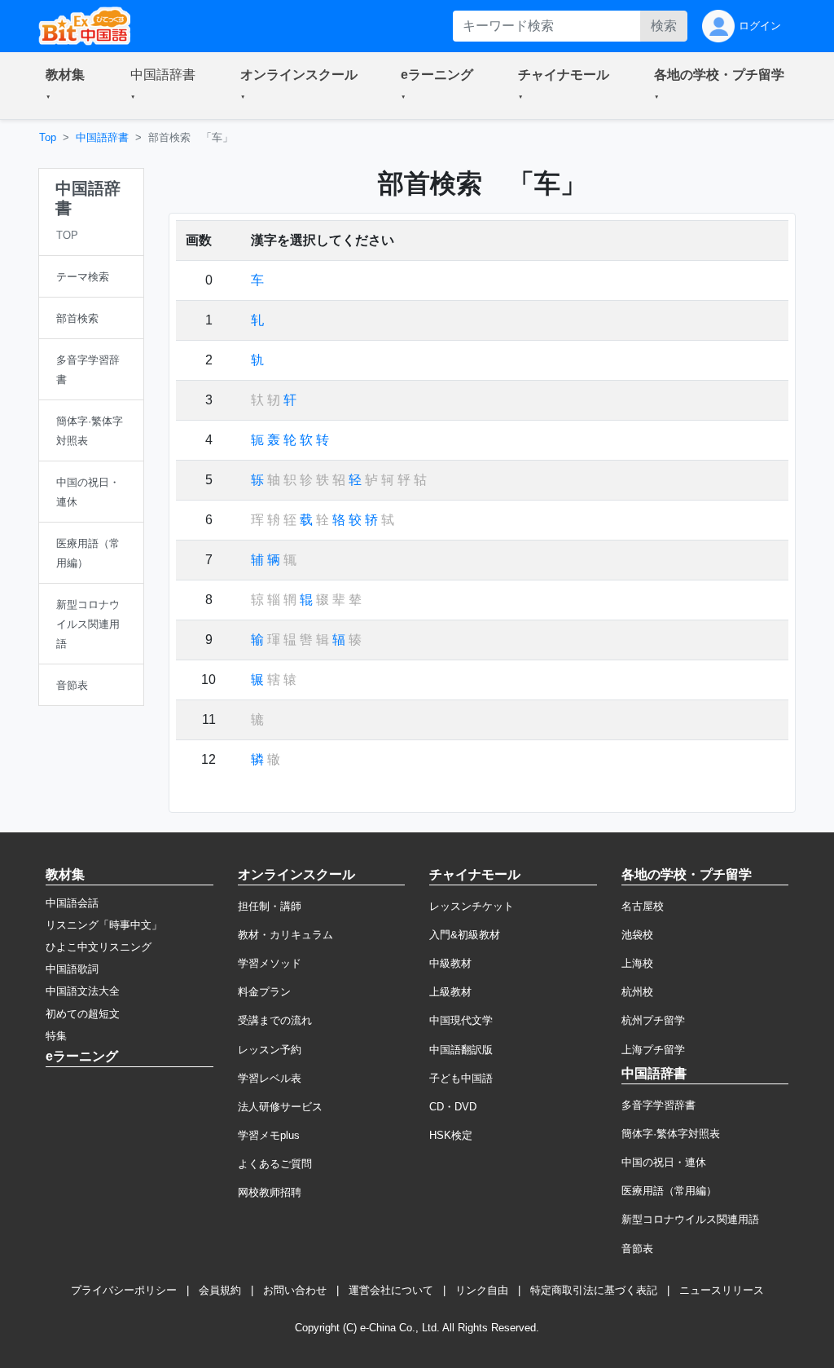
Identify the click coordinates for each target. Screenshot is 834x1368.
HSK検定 (450, 1135)
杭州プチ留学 (653, 1020)
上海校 (637, 963)
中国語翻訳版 (461, 1050)
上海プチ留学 (653, 1050)
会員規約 (220, 1290)
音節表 (637, 1248)
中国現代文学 (461, 1020)
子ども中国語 (461, 1078)
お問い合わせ (295, 1290)
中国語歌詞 (72, 969)
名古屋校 (642, 906)
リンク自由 (481, 1290)
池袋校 (637, 935)
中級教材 (450, 963)
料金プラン (264, 992)
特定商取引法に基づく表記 (593, 1290)
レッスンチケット (471, 906)
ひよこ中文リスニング (98, 947)
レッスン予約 (269, 1050)
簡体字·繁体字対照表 (670, 1133)
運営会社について (391, 1290)
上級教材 (450, 992)
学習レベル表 (269, 1078)
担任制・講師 (269, 906)
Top (47, 137)
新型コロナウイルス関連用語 (690, 1219)
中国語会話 (72, 903)
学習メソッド (269, 963)
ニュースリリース (721, 1290)
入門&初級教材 (464, 935)
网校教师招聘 (269, 1192)
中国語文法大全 (83, 991)
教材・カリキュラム (285, 935)
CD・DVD (452, 1107)
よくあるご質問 (275, 1164)
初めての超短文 (83, 1014)
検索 (664, 26)
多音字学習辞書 (658, 1105)
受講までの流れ (275, 1020)
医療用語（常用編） (669, 1191)
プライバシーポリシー (124, 1290)
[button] (68, 85)
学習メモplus (269, 1135)
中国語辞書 (102, 137)
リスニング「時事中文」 (104, 925)
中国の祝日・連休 (663, 1162)
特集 (56, 1036)
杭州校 (637, 992)
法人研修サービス (280, 1107)
